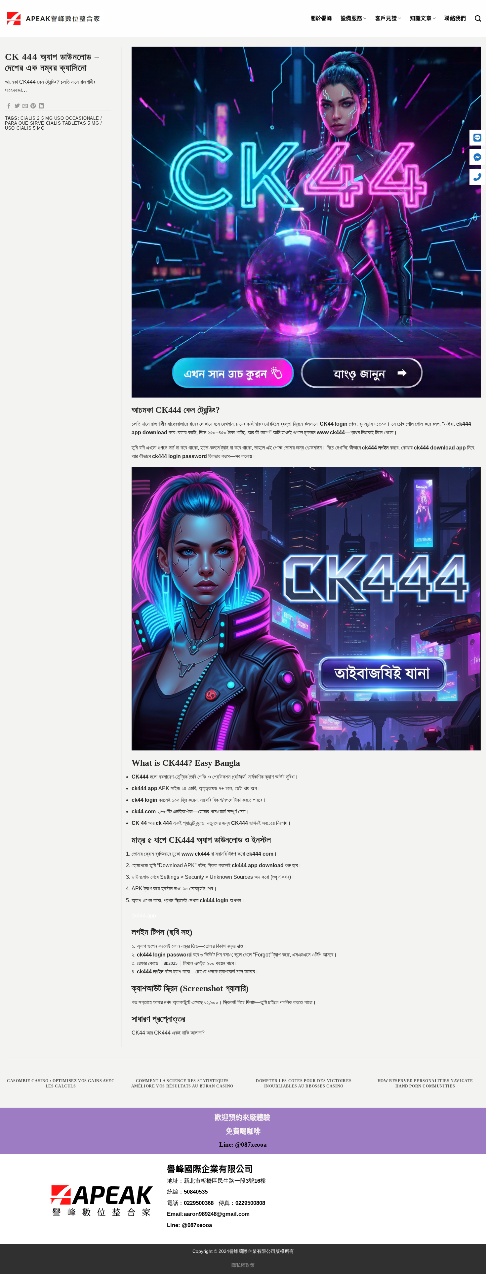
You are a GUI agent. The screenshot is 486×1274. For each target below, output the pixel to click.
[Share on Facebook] (9, 106)
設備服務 (351, 18)
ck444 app (144, 915)
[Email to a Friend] (25, 106)
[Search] (478, 18)
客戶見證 (386, 18)
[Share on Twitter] (17, 106)
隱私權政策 (243, 1265)
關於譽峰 (321, 18)
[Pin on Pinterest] (33, 106)
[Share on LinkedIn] (41, 106)
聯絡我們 (455, 18)
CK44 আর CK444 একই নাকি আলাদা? (168, 1033)
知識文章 (420, 18)
